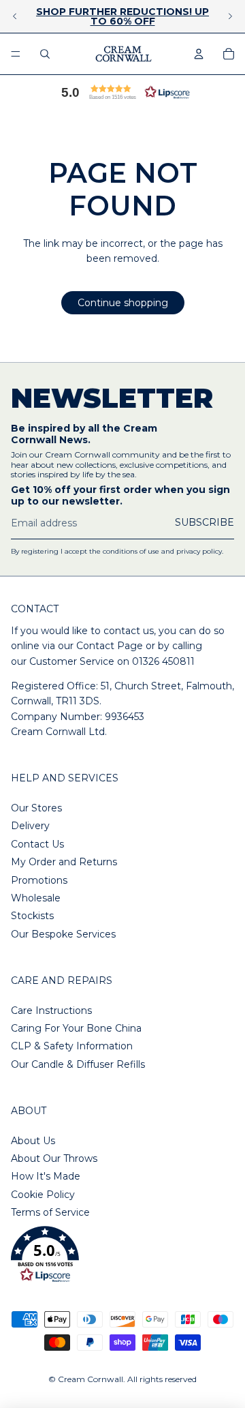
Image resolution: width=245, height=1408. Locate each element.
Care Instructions (51, 1010)
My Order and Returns (64, 862)
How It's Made (45, 1176)
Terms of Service (50, 1212)
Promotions (39, 880)
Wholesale (36, 898)
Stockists (32, 916)
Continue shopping (123, 303)
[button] (122, 92)
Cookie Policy (43, 1194)
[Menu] (15, 54)
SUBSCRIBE (204, 522)
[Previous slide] (15, 16)
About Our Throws (54, 1158)
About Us (33, 1141)
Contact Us (37, 844)
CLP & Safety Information (72, 1046)
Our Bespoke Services (63, 934)
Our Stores (36, 808)
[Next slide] (230, 16)
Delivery (30, 826)
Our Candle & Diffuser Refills (78, 1064)
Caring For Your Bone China (76, 1028)
